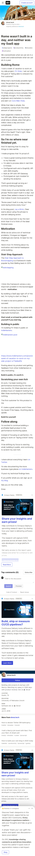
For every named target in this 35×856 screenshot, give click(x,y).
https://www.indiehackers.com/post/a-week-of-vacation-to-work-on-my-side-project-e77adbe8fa (17, 358)
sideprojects (7, 48)
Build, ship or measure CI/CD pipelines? (16, 623)
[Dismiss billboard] (32, 808)
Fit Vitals (18, 71)
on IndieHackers (25, 469)
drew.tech (10, 22)
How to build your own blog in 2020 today (17, 742)
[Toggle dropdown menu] (32, 495)
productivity (18, 48)
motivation (6, 51)
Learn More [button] (7, 663)
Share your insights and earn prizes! (17, 520)
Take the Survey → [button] (10, 806)
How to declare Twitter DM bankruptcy (15, 724)
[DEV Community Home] (7, 3)
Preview (19, 586)
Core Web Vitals (18, 101)
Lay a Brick (19, 209)
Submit (8, 586)
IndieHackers (6, 330)
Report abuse (24, 592)
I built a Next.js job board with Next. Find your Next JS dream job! (16, 733)
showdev (29, 48)
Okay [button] (5, 852)
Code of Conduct (11, 592)
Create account (27, 3)
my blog (4, 480)
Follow (17, 680)
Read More (7, 565)
